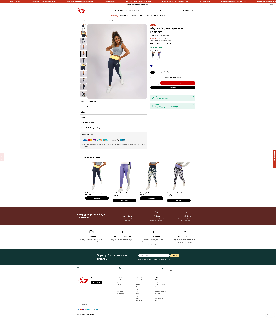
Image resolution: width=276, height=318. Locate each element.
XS (152, 72)
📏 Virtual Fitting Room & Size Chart (173, 77)
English (271, 4)
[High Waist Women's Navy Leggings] (153, 53)
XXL (176, 72)
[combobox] (138, 10)
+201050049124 (126, 270)
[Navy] (151, 66)
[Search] (161, 10)
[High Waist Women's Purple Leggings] (158, 53)
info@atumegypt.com (169, 270)
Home (82, 20)
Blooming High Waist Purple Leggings (176, 194)
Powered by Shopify (90, 314)
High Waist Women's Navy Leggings (96, 193)
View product (97, 198)
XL (170, 72)
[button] (274, 159)
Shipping (158, 40)
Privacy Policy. (167, 259)
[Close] (193, 96)
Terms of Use (158, 259)
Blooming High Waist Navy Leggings (151, 193)
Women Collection (90, 20)
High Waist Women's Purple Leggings (121, 194)
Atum (82, 314)
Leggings (155, 35)
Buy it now (173, 87)
